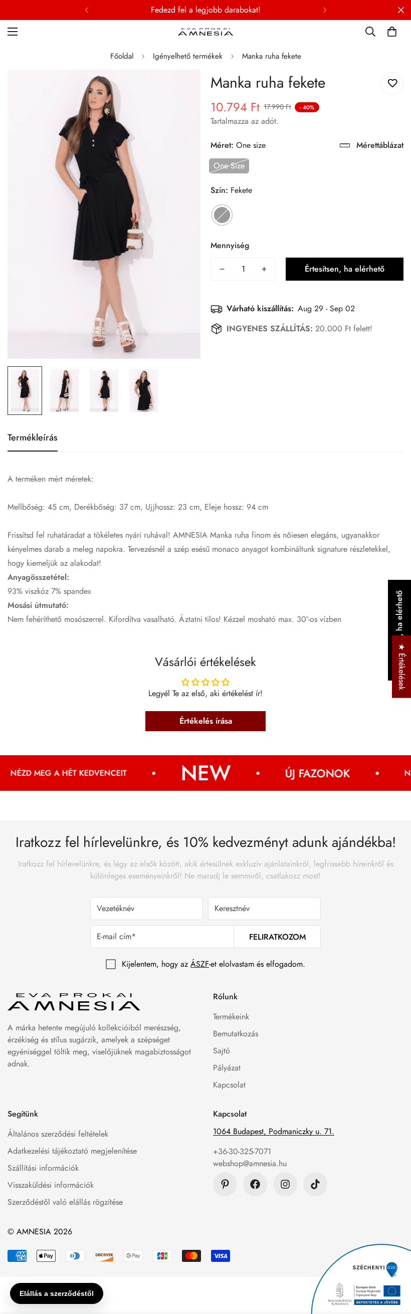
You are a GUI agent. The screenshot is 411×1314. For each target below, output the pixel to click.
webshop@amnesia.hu (250, 1163)
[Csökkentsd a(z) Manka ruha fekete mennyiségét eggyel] (222, 269)
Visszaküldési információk (51, 1185)
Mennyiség (230, 245)
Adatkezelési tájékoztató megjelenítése (72, 1151)
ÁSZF (199, 964)
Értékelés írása (205, 721)
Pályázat (227, 1067)
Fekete (222, 215)
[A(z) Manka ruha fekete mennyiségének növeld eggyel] (264, 269)
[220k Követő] (255, 1184)
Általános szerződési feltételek (58, 1134)
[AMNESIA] (205, 31)
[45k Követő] (285, 1184)
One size (229, 165)
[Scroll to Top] (391, 1259)
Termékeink (231, 1016)
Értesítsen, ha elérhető (344, 269)
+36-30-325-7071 (242, 1151)
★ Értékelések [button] (401, 666)
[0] (391, 31)
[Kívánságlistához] (392, 83)
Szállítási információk (43, 1168)
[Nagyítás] (179, 91)
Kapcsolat (229, 1084)
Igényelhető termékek (188, 56)
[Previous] (86, 10)
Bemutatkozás (235, 1033)
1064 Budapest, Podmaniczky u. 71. (273, 1131)
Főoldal (121, 56)
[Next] (324, 10)
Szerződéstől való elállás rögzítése (65, 1202)
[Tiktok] (315, 1184)
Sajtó (221, 1050)
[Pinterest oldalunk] (225, 1184)
